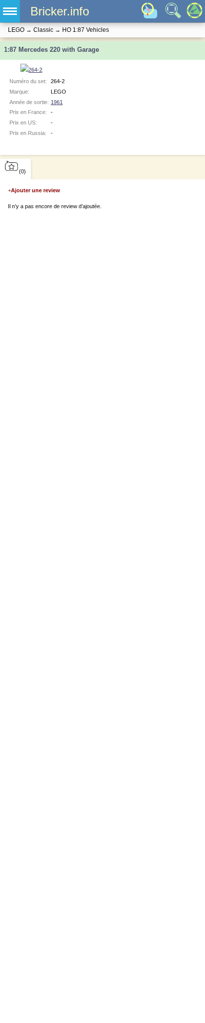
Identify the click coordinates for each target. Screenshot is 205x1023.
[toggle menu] (10, 11)
